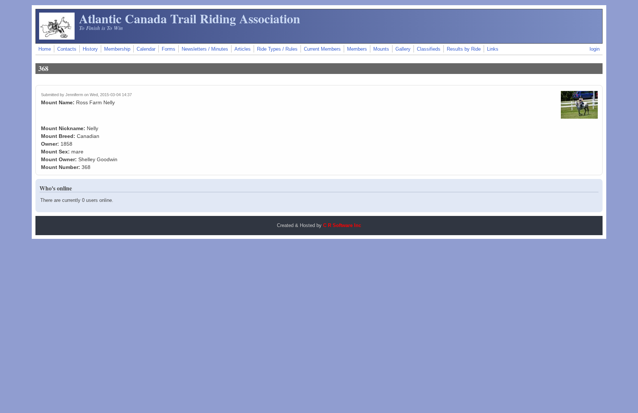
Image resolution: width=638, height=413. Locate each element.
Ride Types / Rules (277, 49)
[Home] (57, 38)
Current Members (322, 49)
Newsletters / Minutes (205, 49)
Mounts (381, 49)
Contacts (66, 49)
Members (357, 49)
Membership (117, 49)
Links (492, 49)
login (595, 49)
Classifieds (428, 49)
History (90, 49)
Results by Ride (464, 49)
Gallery (403, 49)
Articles (242, 49)
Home (44, 49)
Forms (168, 49)
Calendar (146, 49)
